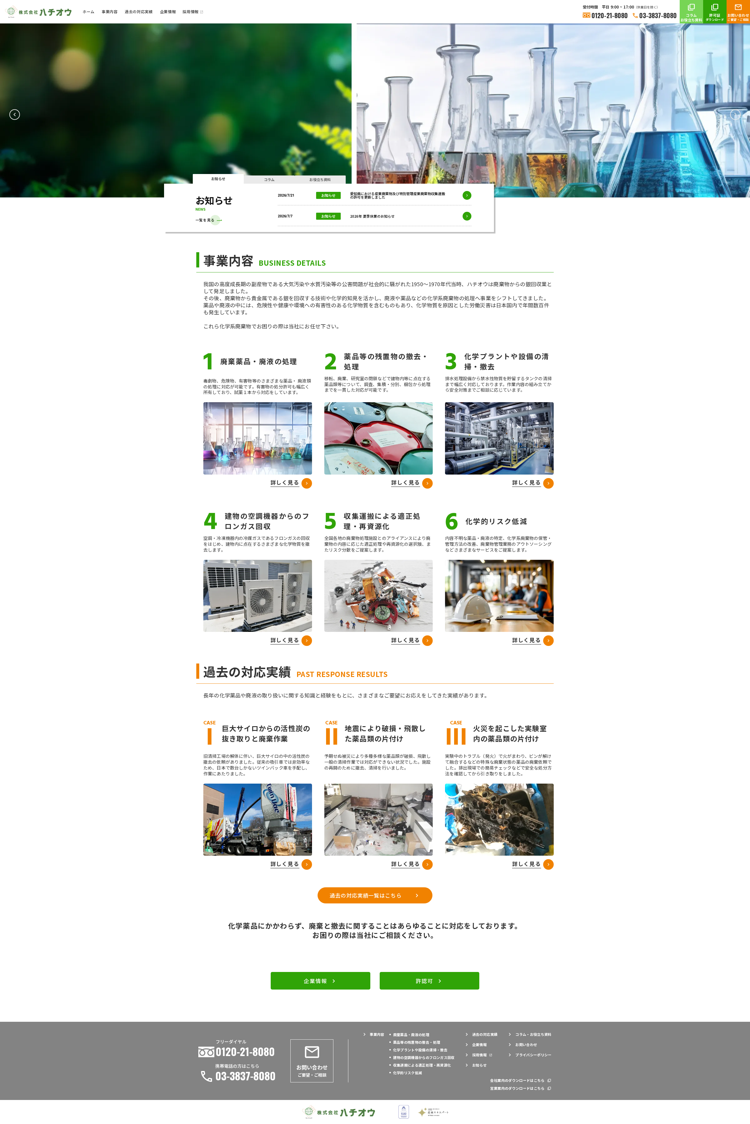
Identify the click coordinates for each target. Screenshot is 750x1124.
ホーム (89, 11)
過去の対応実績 (139, 11)
